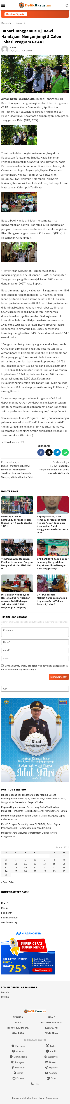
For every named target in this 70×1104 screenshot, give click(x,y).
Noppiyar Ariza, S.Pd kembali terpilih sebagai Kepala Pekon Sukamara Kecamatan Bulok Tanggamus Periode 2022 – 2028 (52, 524)
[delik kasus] (35, 4)
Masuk (4, 908)
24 (6, 871)
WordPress (53, 1056)
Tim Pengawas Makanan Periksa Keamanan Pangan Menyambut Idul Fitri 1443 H (17, 563)
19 (25, 867)
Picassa (20, 1078)
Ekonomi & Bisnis (51, 1022)
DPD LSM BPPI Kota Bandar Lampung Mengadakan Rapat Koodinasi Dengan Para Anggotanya (53, 563)
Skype (20, 1072)
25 (16, 871)
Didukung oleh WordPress (24, 1098)
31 (6, 874)
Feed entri (6, 912)
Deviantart (20, 1067)
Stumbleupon (20, 1056)
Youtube (53, 1072)
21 (44, 867)
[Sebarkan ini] (41, 452)
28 (44, 871)
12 (25, 863)
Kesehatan (51, 1027)
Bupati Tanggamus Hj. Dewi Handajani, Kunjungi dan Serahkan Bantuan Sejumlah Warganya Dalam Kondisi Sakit (17, 469)
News (18, 1022)
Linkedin (53, 1062)
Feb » (11, 882)
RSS (37, 1083)
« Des (4, 882)
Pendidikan (51, 1033)
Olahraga (18, 1033)
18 (16, 867)
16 (64, 863)
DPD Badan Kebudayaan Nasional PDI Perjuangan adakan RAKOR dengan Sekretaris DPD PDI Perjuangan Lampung (15, 601)
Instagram (20, 1062)
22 (54, 867)
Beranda (5, 992)
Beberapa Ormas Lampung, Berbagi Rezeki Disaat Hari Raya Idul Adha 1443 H (16, 521)
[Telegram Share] (57, 452)
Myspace (53, 1067)
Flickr (53, 1078)
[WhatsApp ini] (65, 452)
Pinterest (20, 1051)
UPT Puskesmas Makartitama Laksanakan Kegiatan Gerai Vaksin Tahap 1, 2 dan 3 (52, 599)
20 (35, 867)
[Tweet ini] (49, 452)
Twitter (53, 1046)
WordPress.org (9, 922)
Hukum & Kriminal (18, 1027)
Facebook (20, 1046)
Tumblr (53, 1051)
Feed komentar (9, 917)
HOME (51, 1017)
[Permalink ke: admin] (4, 49)
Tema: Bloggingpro (48, 1098)
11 (16, 863)
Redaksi (5, 996)
